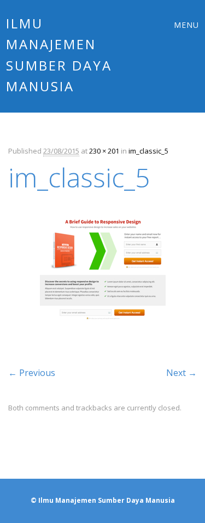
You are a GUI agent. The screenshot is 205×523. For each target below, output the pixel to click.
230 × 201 (104, 151)
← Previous (31, 373)
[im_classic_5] (103, 336)
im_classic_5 (148, 151)
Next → (181, 373)
